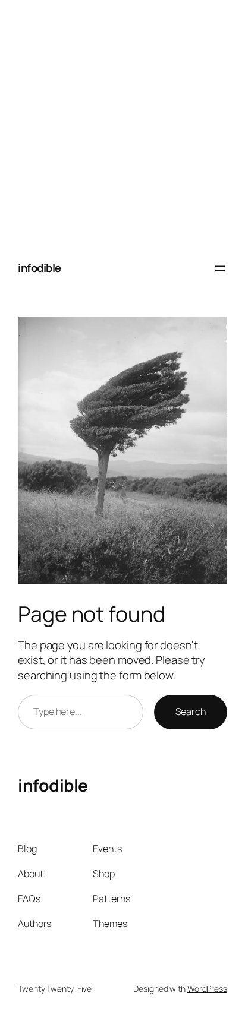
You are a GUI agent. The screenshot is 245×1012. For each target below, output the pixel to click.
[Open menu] (220, 268)
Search (190, 711)
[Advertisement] (122, 122)
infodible (39, 268)
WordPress (207, 988)
